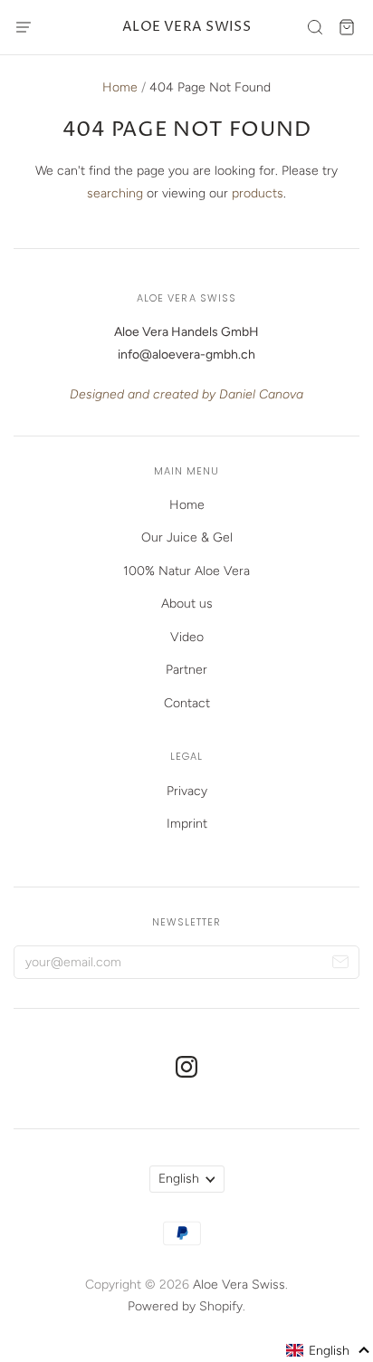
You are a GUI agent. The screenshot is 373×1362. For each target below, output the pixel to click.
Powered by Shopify (185, 1306)
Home (120, 87)
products (257, 193)
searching (115, 193)
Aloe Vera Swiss (187, 26)
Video (187, 637)
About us (187, 603)
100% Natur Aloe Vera (186, 571)
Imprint (187, 823)
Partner (186, 669)
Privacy (187, 791)
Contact (187, 703)
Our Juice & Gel (187, 537)
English (178, 1178)
